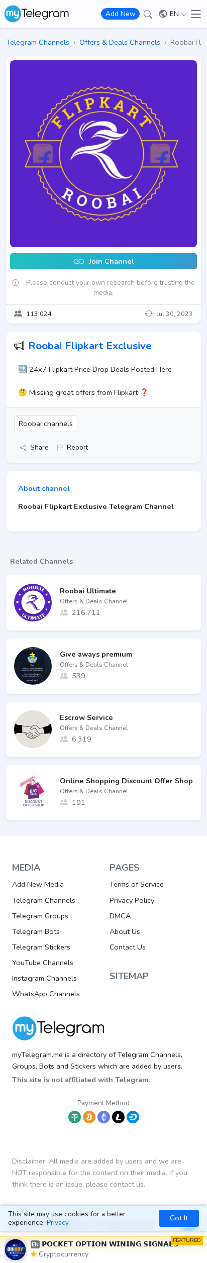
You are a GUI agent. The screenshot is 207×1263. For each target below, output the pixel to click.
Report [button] (77, 447)
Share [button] (39, 447)
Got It (179, 1218)
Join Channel (110, 262)
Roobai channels (46, 423)
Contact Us (128, 947)
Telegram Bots (36, 931)
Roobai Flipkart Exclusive (90, 346)
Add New (120, 14)
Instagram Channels (44, 978)
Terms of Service (137, 884)
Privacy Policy (132, 900)
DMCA (120, 916)
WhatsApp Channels (46, 994)
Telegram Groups (40, 916)
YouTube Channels (42, 963)
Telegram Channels (43, 900)
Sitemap (129, 976)
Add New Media (38, 884)
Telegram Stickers (41, 947)
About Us (125, 931)
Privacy (58, 1222)
